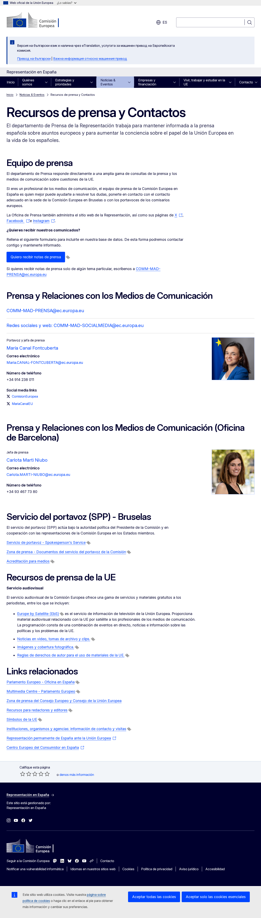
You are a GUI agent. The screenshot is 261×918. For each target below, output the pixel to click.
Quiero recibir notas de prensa (36, 257)
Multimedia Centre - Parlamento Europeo (41, 691)
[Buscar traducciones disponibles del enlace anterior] (68, 257)
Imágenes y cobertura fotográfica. (45, 647)
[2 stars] (26, 773)
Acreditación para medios (28, 561)
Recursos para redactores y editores (37, 710)
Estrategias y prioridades (64, 82)
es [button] (165, 22)
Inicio (11, 82)
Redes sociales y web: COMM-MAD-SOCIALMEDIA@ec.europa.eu (75, 325)
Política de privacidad (156, 869)
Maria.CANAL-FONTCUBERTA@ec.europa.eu (45, 362)
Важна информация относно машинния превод (90, 59)
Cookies (128, 869)
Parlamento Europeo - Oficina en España (41, 682)
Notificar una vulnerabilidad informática (35, 869)
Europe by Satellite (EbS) (38, 614)
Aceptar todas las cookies (154, 897)
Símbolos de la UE (22, 719)
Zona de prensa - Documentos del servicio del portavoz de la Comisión (66, 552)
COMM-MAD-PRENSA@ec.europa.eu (45, 310)
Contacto (246, 82)
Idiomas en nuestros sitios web (93, 869)
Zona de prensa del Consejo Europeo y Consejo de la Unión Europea (64, 701)
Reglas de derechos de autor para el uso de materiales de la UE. (70, 655)
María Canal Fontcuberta (32, 348)
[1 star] (23, 773)
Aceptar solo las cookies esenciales (216, 897)
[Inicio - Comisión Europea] (39, 20)
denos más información (77, 775)
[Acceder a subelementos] (47, 82)
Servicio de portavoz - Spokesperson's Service (46, 542)
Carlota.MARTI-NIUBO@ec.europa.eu (38, 474)
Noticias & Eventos (108, 82)
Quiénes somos (28, 82)
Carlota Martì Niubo (27, 460)
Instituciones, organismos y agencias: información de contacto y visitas (66, 729)
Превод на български (34, 59)
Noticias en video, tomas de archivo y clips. (53, 639)
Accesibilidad (215, 869)
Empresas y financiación (147, 82)
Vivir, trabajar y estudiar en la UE (204, 82)
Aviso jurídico (189, 869)
